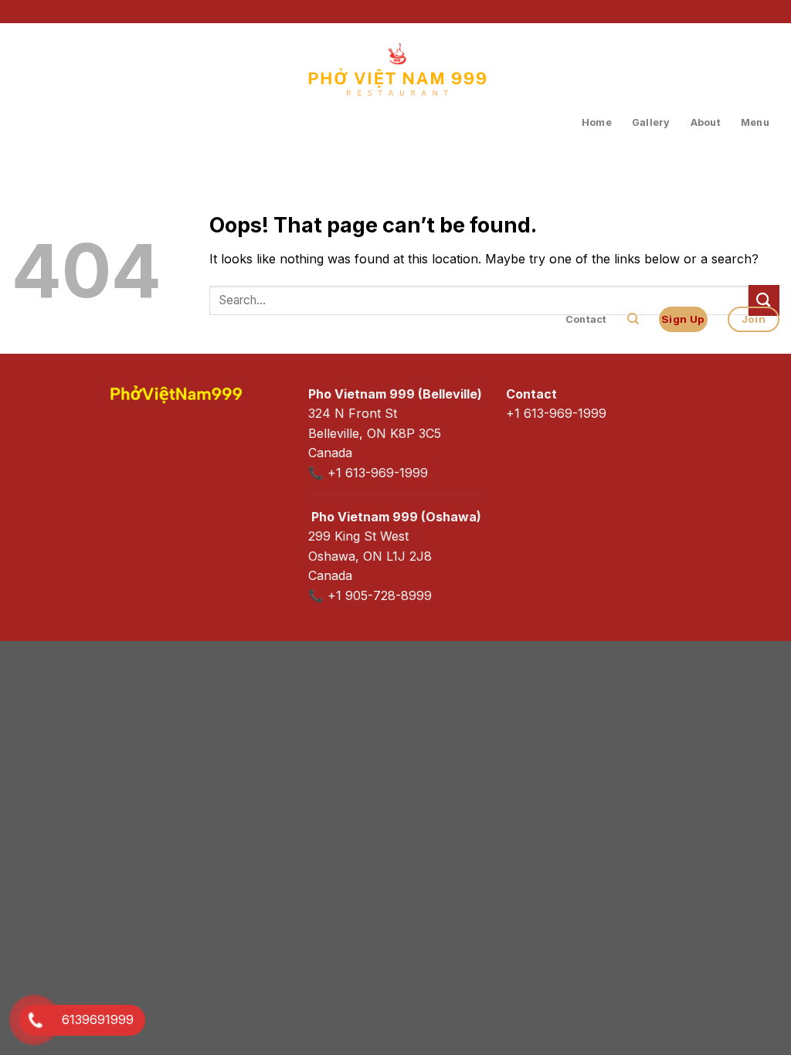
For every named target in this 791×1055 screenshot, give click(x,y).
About (706, 122)
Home (597, 122)
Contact (586, 319)
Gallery (651, 122)
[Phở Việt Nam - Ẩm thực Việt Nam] (395, 94)
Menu (755, 122)
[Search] (633, 319)
